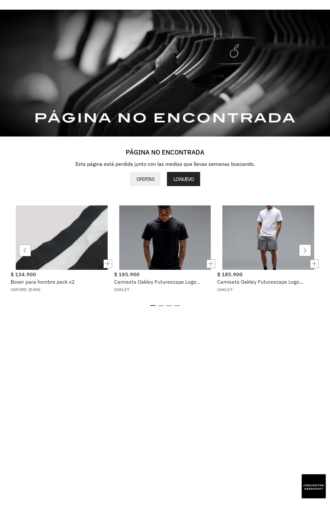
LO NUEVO (183, 179)
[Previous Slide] (25, 250)
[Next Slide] (305, 250)
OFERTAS (145, 179)
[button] (61, 264)
